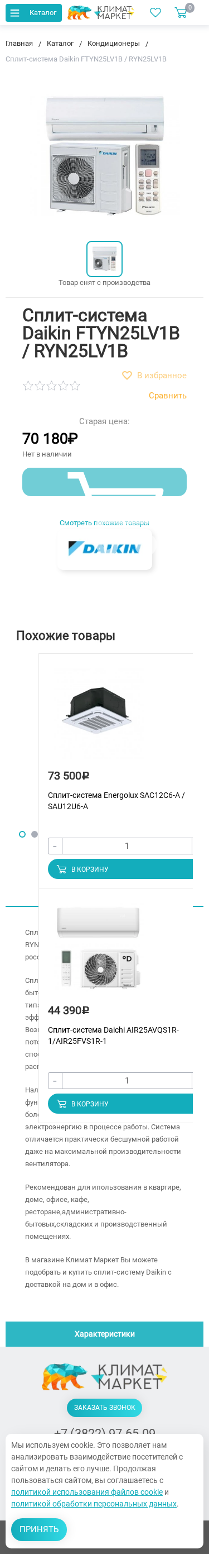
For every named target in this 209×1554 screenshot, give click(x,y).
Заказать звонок (104, 1408)
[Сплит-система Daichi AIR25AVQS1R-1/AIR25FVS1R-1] (98, 953)
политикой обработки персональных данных (94, 1503)
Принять (39, 1529)
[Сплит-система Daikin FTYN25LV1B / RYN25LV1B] (104, 259)
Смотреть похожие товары (104, 523)
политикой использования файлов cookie (87, 1492)
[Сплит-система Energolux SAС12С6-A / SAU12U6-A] (98, 719)
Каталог (43, 12)
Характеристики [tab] (105, 1333)
